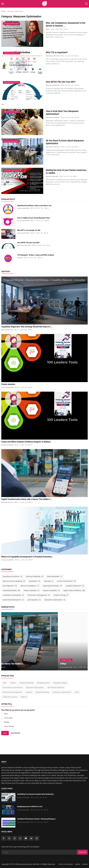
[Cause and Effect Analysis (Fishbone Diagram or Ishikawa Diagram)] (44, 416)
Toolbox (13, 683)
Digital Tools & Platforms (73, 590)
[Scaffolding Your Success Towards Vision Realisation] (8, 798)
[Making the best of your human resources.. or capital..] (22, 181)
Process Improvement (66, 581)
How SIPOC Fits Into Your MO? (60, 81)
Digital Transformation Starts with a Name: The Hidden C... (26, 499)
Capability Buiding (42, 692)
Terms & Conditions (66, 864)
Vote (5, 733)
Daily (6, 713)
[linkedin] (31, 838)
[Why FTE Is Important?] (22, 63)
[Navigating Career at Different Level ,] (8, 810)
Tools (5, 683)
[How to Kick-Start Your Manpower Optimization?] (22, 122)
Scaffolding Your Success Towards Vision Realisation (35, 794)
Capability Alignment (74, 586)
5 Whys (6, 664)
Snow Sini (20, 258)
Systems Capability (51, 590)
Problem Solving (61, 595)
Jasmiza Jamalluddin (52, 176)
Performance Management (38, 595)
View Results (15, 733)
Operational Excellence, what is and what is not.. (34, 206)
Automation (34, 581)
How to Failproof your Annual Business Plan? (33, 218)
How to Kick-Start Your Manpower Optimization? (62, 112)
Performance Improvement (12, 687)
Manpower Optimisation (55, 600)
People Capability (31, 590)
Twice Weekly (9, 726)
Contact (85, 864)
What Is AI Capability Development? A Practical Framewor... (27, 557)
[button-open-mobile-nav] (2, 4)
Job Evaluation (34, 600)
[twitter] (9, 838)
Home (3, 11)
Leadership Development (13, 600)
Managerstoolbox (43, 683)
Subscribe (82, 852)
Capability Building (11, 590)
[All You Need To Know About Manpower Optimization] (22, 151)
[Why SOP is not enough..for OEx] (8, 234)
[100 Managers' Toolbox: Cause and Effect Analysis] (8, 259)
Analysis (29, 692)
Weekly (6, 722)
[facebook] (3, 838)
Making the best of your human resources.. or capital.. (66, 171)
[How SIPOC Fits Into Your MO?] (22, 93)
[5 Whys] (44, 641)
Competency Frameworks (13, 595)
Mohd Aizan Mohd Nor (53, 56)
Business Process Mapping (13, 581)
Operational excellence (55, 687)
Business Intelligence (29, 586)
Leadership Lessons (10, 697)
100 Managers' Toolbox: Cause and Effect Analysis (35, 255)
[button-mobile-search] (86, 4)
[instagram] (14, 838)
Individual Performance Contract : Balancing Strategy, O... (37, 819)
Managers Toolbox (60, 683)
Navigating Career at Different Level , (30, 806)
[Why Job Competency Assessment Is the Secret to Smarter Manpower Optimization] (22, 34)
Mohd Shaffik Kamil (7, 330)
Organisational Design (52, 586)
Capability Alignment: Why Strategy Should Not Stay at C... (26, 326)
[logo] (44, 4)
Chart (77, 692)
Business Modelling (34, 576)
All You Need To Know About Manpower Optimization (65, 142)
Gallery (77, 864)
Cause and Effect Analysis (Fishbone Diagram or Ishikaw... (26, 442)
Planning (48, 581)
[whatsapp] (20, 838)
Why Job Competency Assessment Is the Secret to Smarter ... (65, 24)
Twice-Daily (8, 718)
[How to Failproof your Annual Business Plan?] (8, 221)
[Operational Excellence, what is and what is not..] (8, 209)
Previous (5, 641)
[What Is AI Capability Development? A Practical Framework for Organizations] (44, 531)
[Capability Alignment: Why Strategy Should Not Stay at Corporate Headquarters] (44, 301)
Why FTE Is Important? (57, 52)
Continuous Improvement (62, 692)
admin (48, 29)
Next (83, 641)
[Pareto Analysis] (44, 358)
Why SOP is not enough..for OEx (28, 230)
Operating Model (54, 576)
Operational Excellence (12, 576)
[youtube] (25, 838)
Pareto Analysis (8, 384)
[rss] (37, 838)
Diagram (24, 697)
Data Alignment (9, 586)
